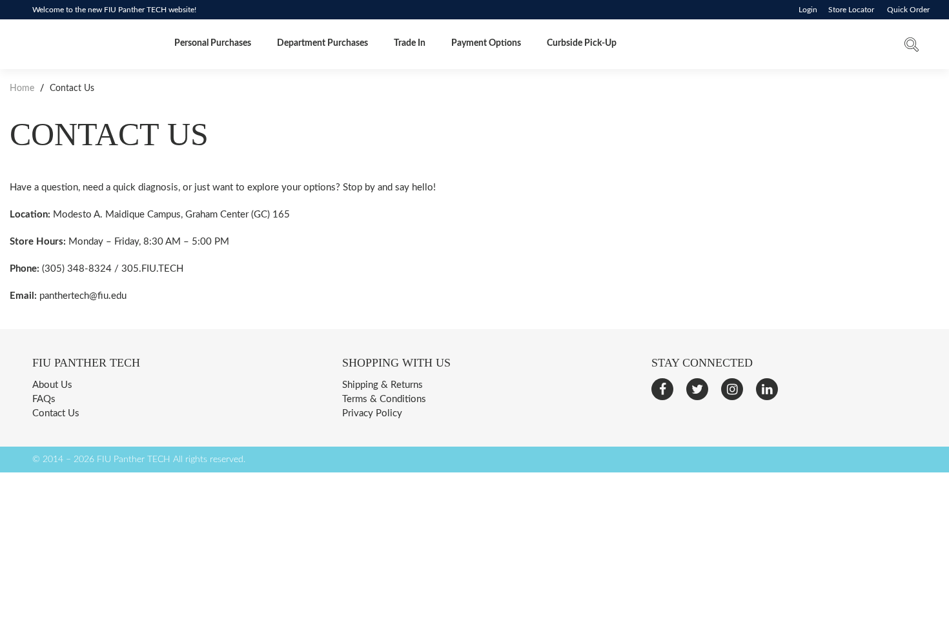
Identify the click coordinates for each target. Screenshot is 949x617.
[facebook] (662, 389)
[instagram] (732, 389)
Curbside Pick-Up (582, 43)
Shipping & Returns (382, 385)
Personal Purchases (212, 43)
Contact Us (55, 413)
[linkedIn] (767, 389)
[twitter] (697, 389)
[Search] (911, 47)
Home (23, 88)
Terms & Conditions (384, 399)
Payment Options (486, 43)
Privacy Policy (372, 413)
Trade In (409, 43)
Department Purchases (322, 43)
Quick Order (908, 10)
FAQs (44, 399)
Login (808, 10)
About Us (52, 385)
